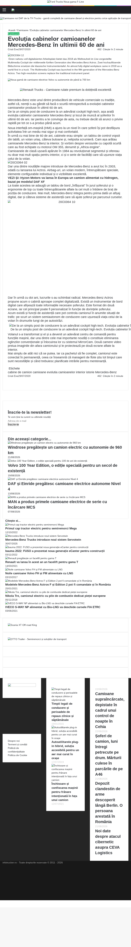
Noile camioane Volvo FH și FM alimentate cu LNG (39, 573)
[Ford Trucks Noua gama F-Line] (65, 2)
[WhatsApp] (9, 383)
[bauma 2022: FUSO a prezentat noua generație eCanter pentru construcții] (46, 547)
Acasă (11, 30)
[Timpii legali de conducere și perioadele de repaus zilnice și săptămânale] (65, 700)
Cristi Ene (13, 49)
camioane (39, 372)
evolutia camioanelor (61, 372)
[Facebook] (8, 379)
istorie (90, 372)
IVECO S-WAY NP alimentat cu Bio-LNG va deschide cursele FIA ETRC (52, 607)
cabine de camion (20, 372)
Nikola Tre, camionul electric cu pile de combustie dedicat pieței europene (55, 595)
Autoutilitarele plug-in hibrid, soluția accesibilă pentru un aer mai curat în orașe (65, 750)
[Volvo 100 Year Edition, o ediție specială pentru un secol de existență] (47, 460)
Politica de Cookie (17, 755)
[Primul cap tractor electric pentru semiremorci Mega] (34, 524)
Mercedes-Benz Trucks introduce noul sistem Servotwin (43, 539)
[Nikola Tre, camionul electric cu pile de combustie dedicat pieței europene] (46, 592)
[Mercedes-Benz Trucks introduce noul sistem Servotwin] (36, 536)
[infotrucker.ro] (20, 9)
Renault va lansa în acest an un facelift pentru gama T (41, 562)
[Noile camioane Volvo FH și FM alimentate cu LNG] (34, 569)
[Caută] (126, 11)
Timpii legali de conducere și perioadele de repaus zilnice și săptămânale (63, 712)
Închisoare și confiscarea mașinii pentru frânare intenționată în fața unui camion (65, 792)
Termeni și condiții (17, 744)
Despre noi (14, 740)
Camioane (22, 30)
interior (80, 372)
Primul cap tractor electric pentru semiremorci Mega (41, 528)
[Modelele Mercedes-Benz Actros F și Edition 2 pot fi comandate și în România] (48, 580)
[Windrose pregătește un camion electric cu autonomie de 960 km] (44, 442)
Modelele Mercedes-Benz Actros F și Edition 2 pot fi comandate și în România (58, 584)
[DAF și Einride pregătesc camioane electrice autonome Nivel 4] (43, 479)
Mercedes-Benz (106, 372)
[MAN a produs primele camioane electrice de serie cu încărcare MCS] (46, 497)
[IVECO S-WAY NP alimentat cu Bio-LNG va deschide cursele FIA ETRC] (45, 603)
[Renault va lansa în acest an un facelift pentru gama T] (30, 558)
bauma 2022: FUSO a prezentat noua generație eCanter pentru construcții (55, 551)
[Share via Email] (9, 379)
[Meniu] (4, 11)
